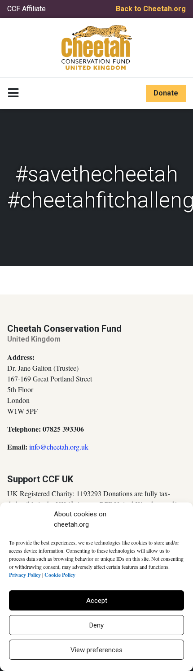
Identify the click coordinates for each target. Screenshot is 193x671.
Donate (166, 93)
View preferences (96, 650)
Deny (96, 625)
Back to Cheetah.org (151, 8)
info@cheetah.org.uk (58, 446)
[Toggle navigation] (13, 93)
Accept (96, 601)
